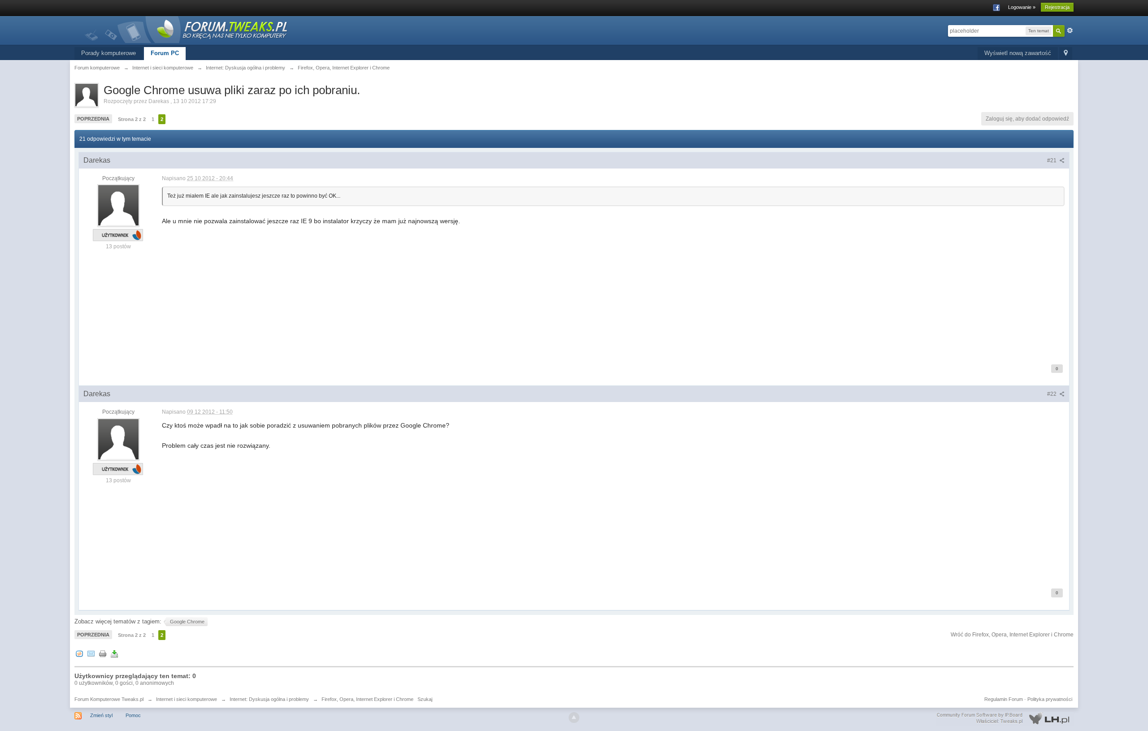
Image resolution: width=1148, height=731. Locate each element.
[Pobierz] (114, 653)
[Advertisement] (431, 288)
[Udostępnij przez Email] (91, 653)
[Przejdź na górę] (574, 717)
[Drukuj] (102, 653)
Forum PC (165, 53)
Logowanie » (1021, 7)
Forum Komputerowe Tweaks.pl (109, 699)
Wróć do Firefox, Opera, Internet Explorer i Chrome (1012, 635)
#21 (1052, 160)
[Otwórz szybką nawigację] (1065, 53)
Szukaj (424, 699)
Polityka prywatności (1049, 699)
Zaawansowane (1070, 30)
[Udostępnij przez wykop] (79, 653)
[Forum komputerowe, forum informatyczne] (186, 29)
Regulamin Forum (1003, 699)
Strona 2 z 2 (132, 119)
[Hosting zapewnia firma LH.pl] (1005, 718)
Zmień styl (101, 715)
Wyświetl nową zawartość (1017, 53)
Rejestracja (1057, 7)
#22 (1052, 394)
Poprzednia (93, 118)
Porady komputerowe (108, 53)
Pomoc (133, 715)
